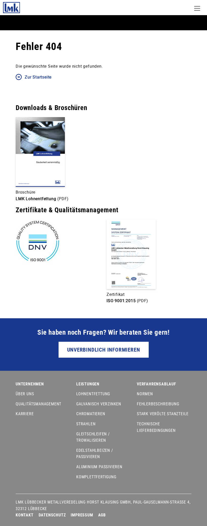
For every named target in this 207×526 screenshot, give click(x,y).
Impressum (82, 515)
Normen (145, 393)
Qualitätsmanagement (38, 404)
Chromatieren (90, 413)
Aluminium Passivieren (99, 466)
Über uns (25, 393)
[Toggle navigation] (197, 8)
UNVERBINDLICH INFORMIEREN (103, 350)
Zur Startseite (38, 77)
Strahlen (85, 424)
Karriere (25, 413)
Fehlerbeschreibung (158, 404)
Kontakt (25, 515)
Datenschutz (52, 515)
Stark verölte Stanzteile (163, 413)
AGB (102, 515)
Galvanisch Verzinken (98, 404)
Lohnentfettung (93, 393)
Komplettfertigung (96, 477)
